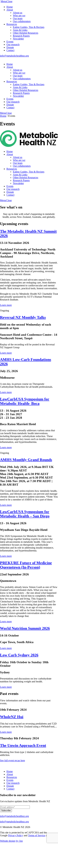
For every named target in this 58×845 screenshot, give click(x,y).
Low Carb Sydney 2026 (19, 655)
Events (9, 41)
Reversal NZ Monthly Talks (23, 317)
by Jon (19, 841)
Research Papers (21, 35)
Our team (17, 18)
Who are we (19, 15)
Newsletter (18, 38)
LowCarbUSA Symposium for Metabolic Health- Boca (24, 401)
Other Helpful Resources (25, 33)
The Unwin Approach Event (23, 745)
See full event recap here (12, 760)
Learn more (6, 305)
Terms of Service (36, 835)
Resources (11, 24)
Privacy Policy (15, 835)
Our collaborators (22, 21)
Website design (7, 841)
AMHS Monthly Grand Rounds (26, 460)
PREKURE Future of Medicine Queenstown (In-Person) (26, 565)
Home (9, 6)
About (9, 9)
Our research (12, 44)
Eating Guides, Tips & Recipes (28, 27)
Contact (10, 50)
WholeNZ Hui (11, 717)
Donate (10, 47)
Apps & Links (20, 30)
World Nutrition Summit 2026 (25, 628)
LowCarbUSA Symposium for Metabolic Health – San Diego (24, 514)
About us (17, 12)
